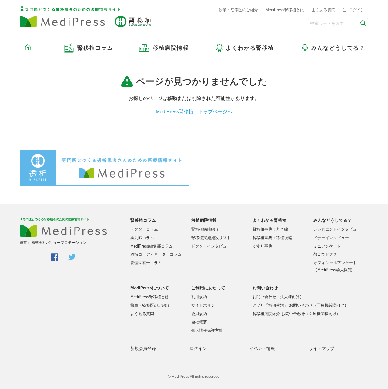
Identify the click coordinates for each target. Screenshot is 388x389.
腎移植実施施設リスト (211, 237)
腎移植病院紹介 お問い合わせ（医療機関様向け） (296, 313)
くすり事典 (262, 246)
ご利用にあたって (208, 287)
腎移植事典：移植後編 (272, 237)
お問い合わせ (265, 287)
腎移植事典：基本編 (270, 229)
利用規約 (199, 296)
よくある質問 (323, 10)
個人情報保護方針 (207, 330)
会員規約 (199, 313)
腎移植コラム (143, 220)
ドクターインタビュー (211, 246)
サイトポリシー (205, 305)
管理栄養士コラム (146, 263)
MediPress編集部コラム (151, 246)
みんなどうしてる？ (332, 220)
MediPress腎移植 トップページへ (194, 111)
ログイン (356, 10)
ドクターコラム (144, 229)
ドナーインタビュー (331, 237)
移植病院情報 (204, 220)
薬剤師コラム (142, 237)
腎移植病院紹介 (205, 229)
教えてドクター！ (329, 254)
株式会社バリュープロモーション (59, 243)
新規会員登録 (143, 348)
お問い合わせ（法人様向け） (278, 296)
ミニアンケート (327, 246)
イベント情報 (262, 348)
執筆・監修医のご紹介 (238, 10)
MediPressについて (149, 287)
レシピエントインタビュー (337, 229)
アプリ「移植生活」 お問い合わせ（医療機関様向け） (300, 305)
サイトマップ (321, 348)
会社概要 (199, 322)
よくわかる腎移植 (269, 220)
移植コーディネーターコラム (156, 254)
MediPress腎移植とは (285, 10)
